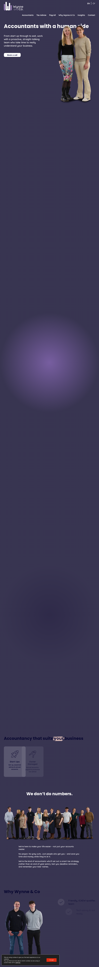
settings (17, 963)
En (88, 3)
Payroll (52, 14)
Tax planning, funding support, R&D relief (51, 769)
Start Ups (15, 761)
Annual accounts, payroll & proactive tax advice (32, 769)
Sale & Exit (74, 761)
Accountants (28, 14)
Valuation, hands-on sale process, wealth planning (74, 767)
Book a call (12, 54)
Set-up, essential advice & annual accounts (15, 767)
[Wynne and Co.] (13, 6)
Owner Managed (32, 763)
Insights (81, 14)
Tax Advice (41, 14)
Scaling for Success (51, 763)
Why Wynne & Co (67, 14)
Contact (91, 14)
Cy (94, 3)
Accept (51, 960)
